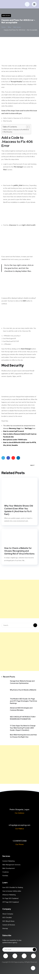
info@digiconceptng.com (19, 825)
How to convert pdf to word (13, 431)
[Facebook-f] (5, 956)
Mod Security (8, 132)
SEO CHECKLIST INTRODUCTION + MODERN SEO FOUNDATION (23, 718)
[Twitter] (24, 956)
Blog (9, 27)
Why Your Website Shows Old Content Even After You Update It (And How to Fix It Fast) (18, 510)
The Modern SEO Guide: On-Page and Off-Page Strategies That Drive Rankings (23, 701)
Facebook (8, 458)
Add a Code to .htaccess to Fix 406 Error (16, 129)
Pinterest (13, 458)
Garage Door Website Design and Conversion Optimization (22, 682)
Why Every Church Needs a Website (23, 690)
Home (3, 27)
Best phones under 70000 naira (15, 440)
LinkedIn (18, 458)
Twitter (3, 458)
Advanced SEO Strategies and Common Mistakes (21, 709)
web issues (6, 15)
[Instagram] (14, 956)
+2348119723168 (19, 841)
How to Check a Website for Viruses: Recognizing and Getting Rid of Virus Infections (19, 551)
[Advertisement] (19, 599)
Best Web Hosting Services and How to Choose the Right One (23, 736)
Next (32, 465)
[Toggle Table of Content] (27, 126)
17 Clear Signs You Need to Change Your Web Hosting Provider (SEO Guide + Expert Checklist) (22, 728)
